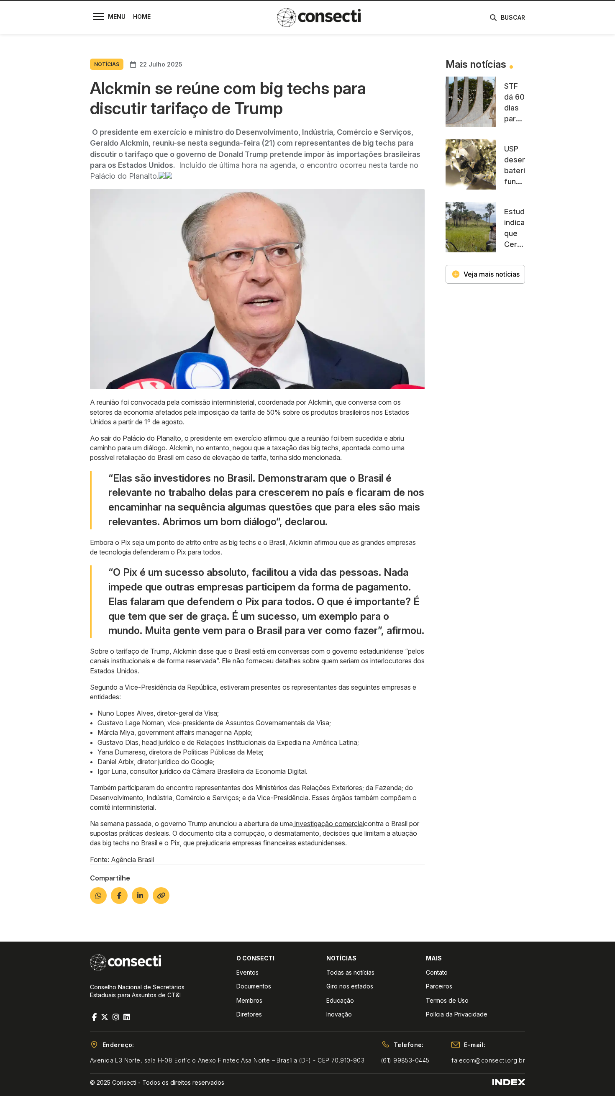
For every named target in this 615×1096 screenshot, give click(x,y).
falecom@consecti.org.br (488, 1060)
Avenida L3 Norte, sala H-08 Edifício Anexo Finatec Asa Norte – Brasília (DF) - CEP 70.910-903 (227, 1060)
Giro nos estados (349, 986)
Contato (437, 972)
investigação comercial (328, 823)
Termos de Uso (447, 1000)
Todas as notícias (350, 972)
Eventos (247, 972)
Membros (249, 1000)
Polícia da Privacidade (456, 1014)
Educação (340, 1000)
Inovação (339, 1014)
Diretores (249, 1014)
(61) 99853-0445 (405, 1060)
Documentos (253, 986)
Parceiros (439, 986)
